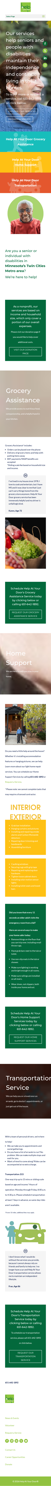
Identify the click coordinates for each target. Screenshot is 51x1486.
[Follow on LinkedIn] (16, 1441)
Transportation (25, 185)
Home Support (25, 165)
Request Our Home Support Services (25, 1039)
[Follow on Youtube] (26, 1441)
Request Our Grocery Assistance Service (25, 614)
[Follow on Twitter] (21, 1441)
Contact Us (10, 1449)
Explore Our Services (22, 111)
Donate (8, 1464)
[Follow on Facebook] (7, 1441)
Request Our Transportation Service (26, 1356)
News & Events (12, 1418)
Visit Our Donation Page (25, 351)
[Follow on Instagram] (12, 1441)
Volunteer (9, 1425)
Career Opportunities (15, 1457)
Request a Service (19, 119)
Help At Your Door (19, 139)
